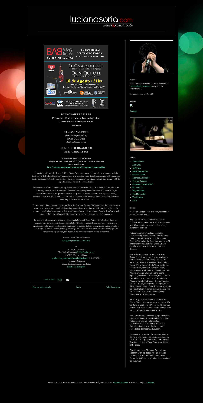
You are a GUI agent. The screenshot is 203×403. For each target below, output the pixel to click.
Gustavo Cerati (138, 175)
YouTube (86, 240)
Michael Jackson (139, 181)
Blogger (151, 382)
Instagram (66, 240)
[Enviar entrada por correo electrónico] (67, 279)
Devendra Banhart (140, 171)
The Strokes (137, 197)
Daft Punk (136, 168)
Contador (133, 111)
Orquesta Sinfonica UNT (142, 184)
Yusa (134, 200)
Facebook (76, 240)
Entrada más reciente (42, 287)
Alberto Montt (138, 162)
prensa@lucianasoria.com (141, 86)
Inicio (78, 287)
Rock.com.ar (137, 187)
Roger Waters (138, 191)
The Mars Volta (138, 194)
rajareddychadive (120, 382)
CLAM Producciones (85, 252)
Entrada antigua (113, 287)
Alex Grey (136, 165)
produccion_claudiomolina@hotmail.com (70, 258)
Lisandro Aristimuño (141, 178)
